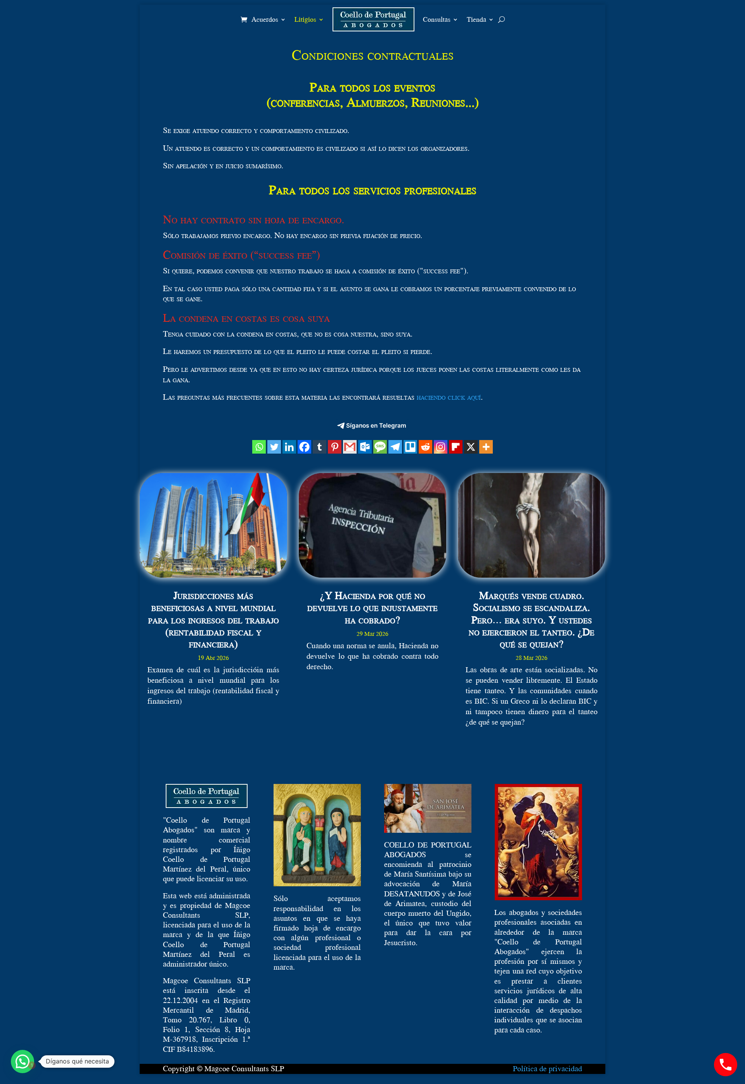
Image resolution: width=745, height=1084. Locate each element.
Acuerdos (264, 19)
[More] (486, 447)
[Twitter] (274, 447)
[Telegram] (395, 447)
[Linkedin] (289, 447)
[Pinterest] (334, 447)
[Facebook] (304, 447)
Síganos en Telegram (376, 425)
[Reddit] (425, 447)
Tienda (476, 19)
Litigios (305, 19)
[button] (22, 1061)
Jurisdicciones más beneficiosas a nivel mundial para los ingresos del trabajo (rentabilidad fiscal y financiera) (213, 619)
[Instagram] (440, 447)
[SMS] (380, 447)
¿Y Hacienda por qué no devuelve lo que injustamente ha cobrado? (372, 607)
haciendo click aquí (449, 396)
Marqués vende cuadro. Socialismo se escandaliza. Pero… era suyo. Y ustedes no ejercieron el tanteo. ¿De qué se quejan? (531, 619)
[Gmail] (350, 447)
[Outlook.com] (365, 447)
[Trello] (410, 447)
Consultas (436, 19)
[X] (471, 447)
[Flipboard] (456, 447)
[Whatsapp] (259, 447)
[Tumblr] (319, 447)
